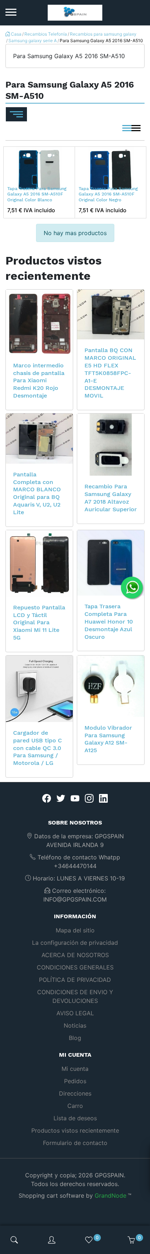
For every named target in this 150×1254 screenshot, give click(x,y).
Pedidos (75, 1081)
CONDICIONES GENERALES (75, 967)
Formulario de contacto (75, 1142)
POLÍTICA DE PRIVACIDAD (75, 979)
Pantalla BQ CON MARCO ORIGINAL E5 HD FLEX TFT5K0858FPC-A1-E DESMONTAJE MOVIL (110, 373)
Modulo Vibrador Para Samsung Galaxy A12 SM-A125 (108, 739)
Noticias (75, 1025)
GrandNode (110, 1195)
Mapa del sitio (75, 930)
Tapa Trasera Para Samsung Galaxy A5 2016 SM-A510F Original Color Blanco (36, 194)
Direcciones (75, 1093)
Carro (75, 1105)
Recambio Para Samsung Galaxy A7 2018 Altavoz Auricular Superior (110, 497)
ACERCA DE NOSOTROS (75, 955)
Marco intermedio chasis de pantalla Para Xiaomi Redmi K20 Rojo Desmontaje (38, 380)
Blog (75, 1037)
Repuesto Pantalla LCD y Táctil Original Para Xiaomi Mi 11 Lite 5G (39, 622)
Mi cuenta (75, 1068)
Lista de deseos (75, 1118)
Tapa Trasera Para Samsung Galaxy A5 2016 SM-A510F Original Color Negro (108, 194)
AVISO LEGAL (75, 1013)
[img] (14, 1239)
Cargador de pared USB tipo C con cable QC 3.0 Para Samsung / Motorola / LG (37, 747)
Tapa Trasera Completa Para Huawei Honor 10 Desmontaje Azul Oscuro (108, 621)
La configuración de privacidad (75, 942)
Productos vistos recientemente (75, 1130)
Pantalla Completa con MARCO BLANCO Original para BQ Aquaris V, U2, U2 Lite (37, 493)
